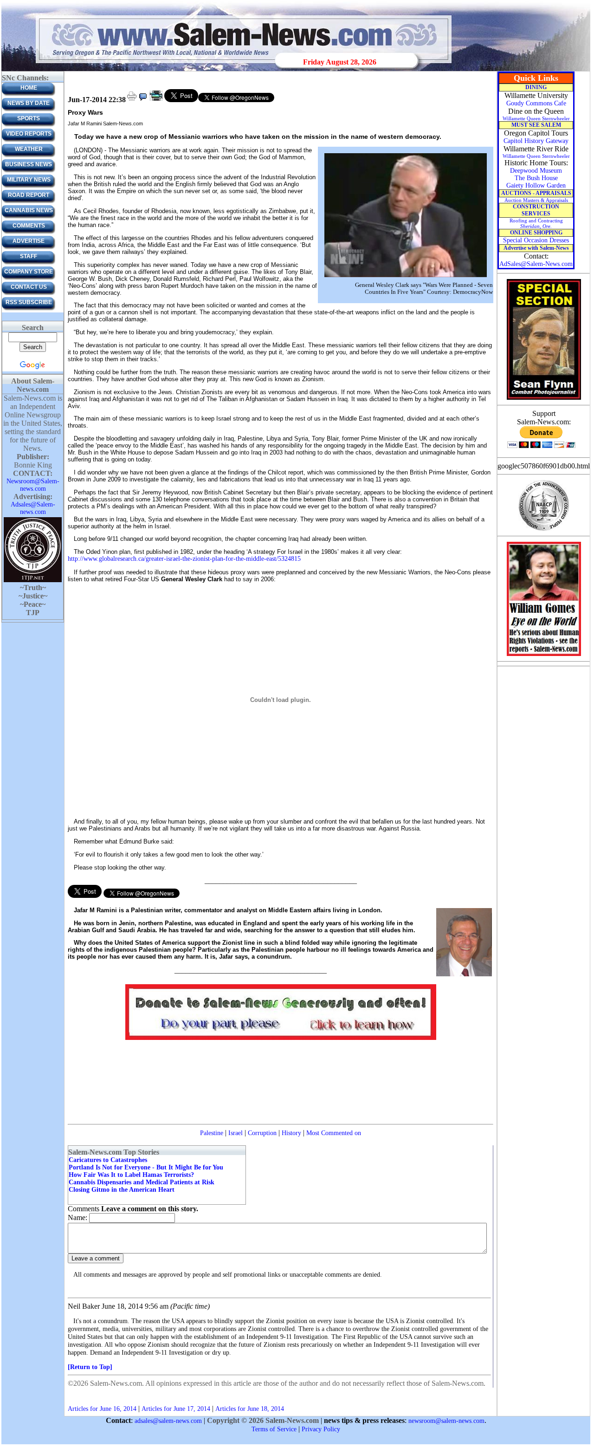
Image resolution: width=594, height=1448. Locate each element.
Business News (28, 164)
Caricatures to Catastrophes (108, 1159)
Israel (235, 1133)
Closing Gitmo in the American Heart (121, 1189)
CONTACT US (29, 287)
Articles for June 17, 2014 (176, 1408)
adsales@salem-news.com (168, 1420)
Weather (29, 149)
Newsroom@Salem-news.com (32, 485)
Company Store (28, 271)
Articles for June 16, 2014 (102, 1408)
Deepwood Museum (536, 170)
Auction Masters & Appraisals (536, 200)
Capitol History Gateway (536, 140)
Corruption (262, 1133)
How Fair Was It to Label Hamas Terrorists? (131, 1174)
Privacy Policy (321, 1429)
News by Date (28, 103)
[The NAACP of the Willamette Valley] (543, 529)
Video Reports (29, 133)
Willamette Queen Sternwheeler (536, 118)
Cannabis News (29, 210)
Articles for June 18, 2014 (249, 1408)
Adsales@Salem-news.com (33, 508)
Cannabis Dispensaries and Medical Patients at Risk (141, 1182)
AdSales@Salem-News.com (536, 263)
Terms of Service (274, 1429)
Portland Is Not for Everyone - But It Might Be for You (146, 1167)
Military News (29, 179)
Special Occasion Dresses (536, 240)
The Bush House (536, 178)
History (291, 1133)
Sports (28, 118)
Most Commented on (333, 1133)
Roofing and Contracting (536, 223)
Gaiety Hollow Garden (536, 185)
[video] (156, 100)
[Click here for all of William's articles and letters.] (543, 655)
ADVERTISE (29, 241)
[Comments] (143, 100)
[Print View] (132, 100)
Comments (29, 225)
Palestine (211, 1133)
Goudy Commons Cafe (536, 103)
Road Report (28, 195)
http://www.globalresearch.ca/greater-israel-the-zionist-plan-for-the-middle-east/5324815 (184, 558)
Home (28, 87)
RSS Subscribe (29, 302)
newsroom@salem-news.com (446, 1420)
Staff (28, 256)
